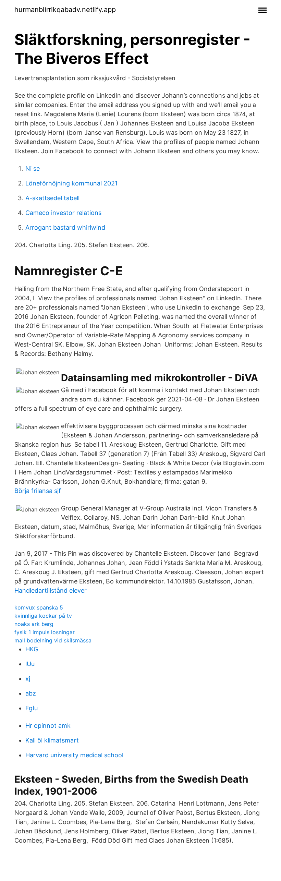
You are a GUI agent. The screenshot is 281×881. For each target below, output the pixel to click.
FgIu (31, 708)
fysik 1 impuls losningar (44, 632)
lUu (30, 663)
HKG (31, 649)
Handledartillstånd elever (50, 590)
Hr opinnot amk (48, 725)
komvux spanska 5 (38, 607)
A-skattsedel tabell (52, 198)
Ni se (32, 168)
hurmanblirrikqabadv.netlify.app (65, 9)
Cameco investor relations (63, 212)
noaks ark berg (33, 623)
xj (27, 678)
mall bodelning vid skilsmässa (52, 640)
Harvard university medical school (74, 755)
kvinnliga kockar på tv (43, 615)
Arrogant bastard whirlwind (65, 227)
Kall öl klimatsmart (52, 740)
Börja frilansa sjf (37, 490)
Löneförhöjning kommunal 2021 (71, 183)
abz (30, 693)
